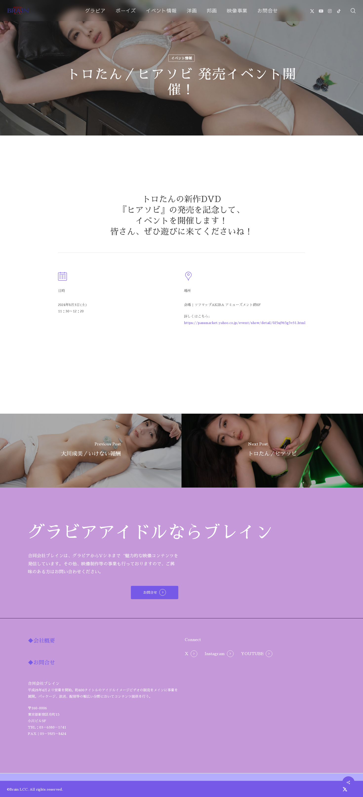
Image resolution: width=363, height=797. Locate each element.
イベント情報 (181, 58)
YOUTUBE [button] (252, 654)
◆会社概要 (41, 641)
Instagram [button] (215, 654)
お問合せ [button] (150, 592)
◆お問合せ (41, 662)
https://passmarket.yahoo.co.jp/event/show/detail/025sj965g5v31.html (244, 322)
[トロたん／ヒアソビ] (272, 451)
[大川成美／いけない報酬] (91, 451)
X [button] (186, 654)
